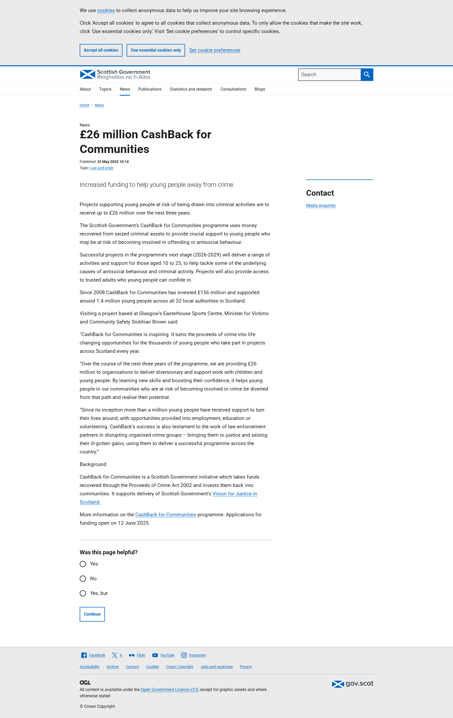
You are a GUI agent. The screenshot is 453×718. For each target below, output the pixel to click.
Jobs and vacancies (217, 667)
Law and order (102, 168)
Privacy (246, 667)
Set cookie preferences (214, 50)
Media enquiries (321, 205)
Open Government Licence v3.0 (169, 689)
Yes (94, 564)
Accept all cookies (101, 50)
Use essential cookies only (156, 50)
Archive (113, 667)
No (93, 579)
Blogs (260, 89)
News (125, 89)
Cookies (152, 667)
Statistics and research (191, 89)
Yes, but (98, 593)
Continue (92, 614)
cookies (106, 10)
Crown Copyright (179, 667)
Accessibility (90, 667)
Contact (132, 667)
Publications (149, 89)
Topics (105, 89)
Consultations (233, 89)
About (85, 89)
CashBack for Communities (165, 515)
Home (84, 105)
